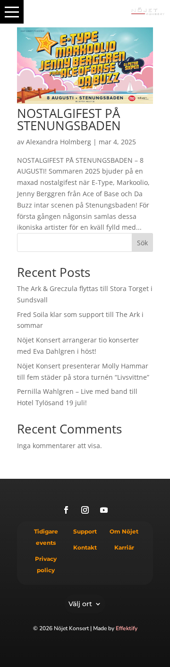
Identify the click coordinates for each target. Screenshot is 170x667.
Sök (142, 242)
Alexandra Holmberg (58, 141)
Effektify (126, 628)
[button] (12, 12)
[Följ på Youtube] (103, 509)
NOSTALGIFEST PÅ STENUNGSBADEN (69, 119)
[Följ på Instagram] (85, 509)
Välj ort (80, 603)
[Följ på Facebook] (66, 509)
